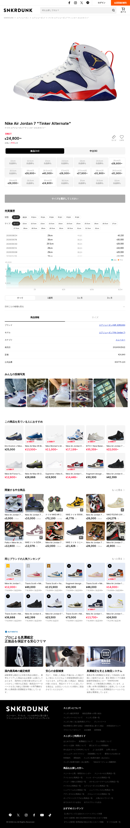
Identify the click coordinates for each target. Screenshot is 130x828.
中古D (68, 217)
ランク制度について (104, 741)
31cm (79, 228)
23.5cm (51, 223)
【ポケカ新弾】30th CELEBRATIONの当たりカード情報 (85, 818)
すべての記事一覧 (114, 822)
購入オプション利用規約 (98, 745)
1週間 (50, 298)
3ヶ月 (109, 298)
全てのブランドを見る (92, 802)
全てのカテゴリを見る (72, 802)
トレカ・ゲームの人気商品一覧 (98, 777)
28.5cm (34, 228)
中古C (60, 217)
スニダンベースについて (73, 717)
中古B (51, 217)
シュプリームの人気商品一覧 (74, 790)
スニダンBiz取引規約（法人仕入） (97, 758)
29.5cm (52, 228)
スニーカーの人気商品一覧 (104, 773)
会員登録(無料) (120, 3)
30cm (61, 228)
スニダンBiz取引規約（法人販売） (76, 762)
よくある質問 (98, 750)
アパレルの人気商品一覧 (73, 777)
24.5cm (69, 223)
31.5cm (88, 228)
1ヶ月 (80, 298)
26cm (96, 223)
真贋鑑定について (86, 741)
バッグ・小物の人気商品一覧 (74, 782)
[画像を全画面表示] (65, 64)
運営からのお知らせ (112, 754)
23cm (43, 223)
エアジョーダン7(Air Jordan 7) (112, 332)
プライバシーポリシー (72, 730)
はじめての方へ (69, 741)
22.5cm (33, 223)
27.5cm (16, 228)
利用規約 (66, 758)
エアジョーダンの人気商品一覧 (96, 786)
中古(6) (93, 151)
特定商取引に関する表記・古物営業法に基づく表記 (83, 726)
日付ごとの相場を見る (14, 306)
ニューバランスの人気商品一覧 (101, 790)
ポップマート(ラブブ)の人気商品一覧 (78, 798)
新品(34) (34, 151)
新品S (25, 217)
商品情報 (34, 317)
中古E (77, 217)
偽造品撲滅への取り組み (91, 713)
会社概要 (87, 730)
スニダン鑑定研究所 (71, 713)
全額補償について (94, 754)
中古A (43, 217)
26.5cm (105, 223)
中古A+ (33, 217)
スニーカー (120, 340)
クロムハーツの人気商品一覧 (99, 794)
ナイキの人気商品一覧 (72, 786)
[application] (65, 277)
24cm (60, 223)
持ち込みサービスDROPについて (76, 750)
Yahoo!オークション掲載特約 (104, 762)
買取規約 (77, 758)
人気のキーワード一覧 (104, 798)
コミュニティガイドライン (73, 754)
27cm (114, 223)
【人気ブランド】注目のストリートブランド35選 (82, 814)
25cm (78, 223)
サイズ (95, 317)
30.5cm (70, 228)
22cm (25, 223)
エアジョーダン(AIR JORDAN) (112, 325)
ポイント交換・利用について (74, 745)
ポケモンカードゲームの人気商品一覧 (104, 782)
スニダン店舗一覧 (93, 717)
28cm (25, 228)
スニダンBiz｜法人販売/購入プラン (77, 722)
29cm (43, 228)
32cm (97, 228)
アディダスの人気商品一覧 (73, 794)
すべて (16, 217)
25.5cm (87, 223)
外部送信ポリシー (114, 726)
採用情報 (97, 730)
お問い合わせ (111, 750)
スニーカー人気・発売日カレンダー (77, 773)
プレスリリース (100, 722)
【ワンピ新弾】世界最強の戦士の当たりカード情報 (83, 822)
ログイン (101, 3)
